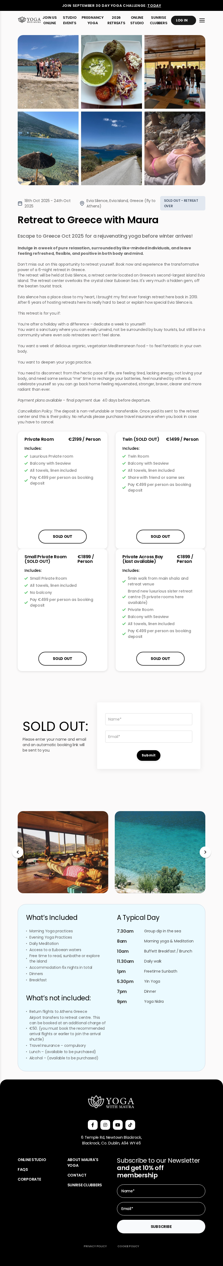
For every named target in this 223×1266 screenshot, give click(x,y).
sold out (62, 536)
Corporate (29, 1179)
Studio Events (69, 20)
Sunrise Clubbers (159, 20)
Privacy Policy (95, 1246)
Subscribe (161, 1226)
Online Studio (137, 20)
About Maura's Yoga (82, 1162)
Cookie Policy (128, 1246)
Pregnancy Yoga (92, 20)
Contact (76, 1175)
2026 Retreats (116, 20)
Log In (181, 20)
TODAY (154, 5)
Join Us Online (49, 20)
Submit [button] (149, 755)
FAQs (23, 1169)
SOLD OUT (160, 658)
